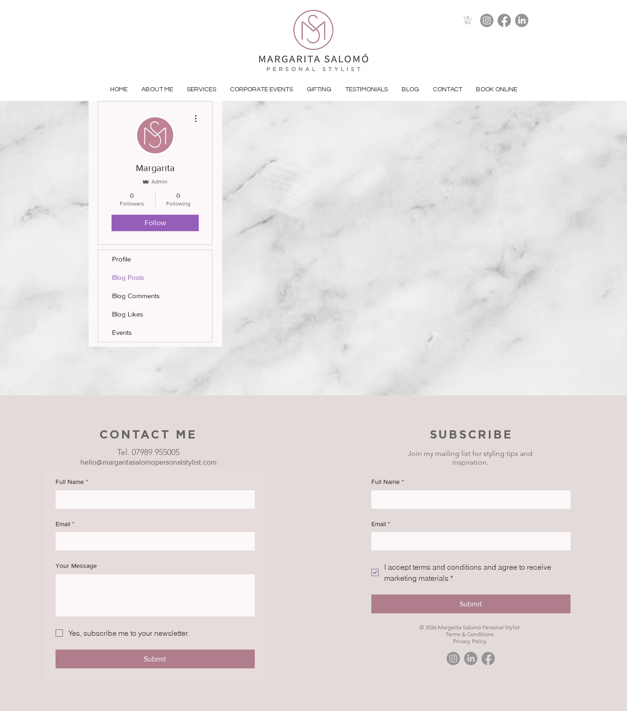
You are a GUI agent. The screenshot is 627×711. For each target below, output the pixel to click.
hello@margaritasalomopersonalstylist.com (148, 462)
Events (122, 332)
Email (65, 524)
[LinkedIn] (521, 20)
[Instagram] (486, 20)
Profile (121, 259)
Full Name (72, 481)
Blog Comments (136, 296)
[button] (468, 20)
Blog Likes (127, 314)
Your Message (76, 565)
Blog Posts (128, 277)
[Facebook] (504, 20)
